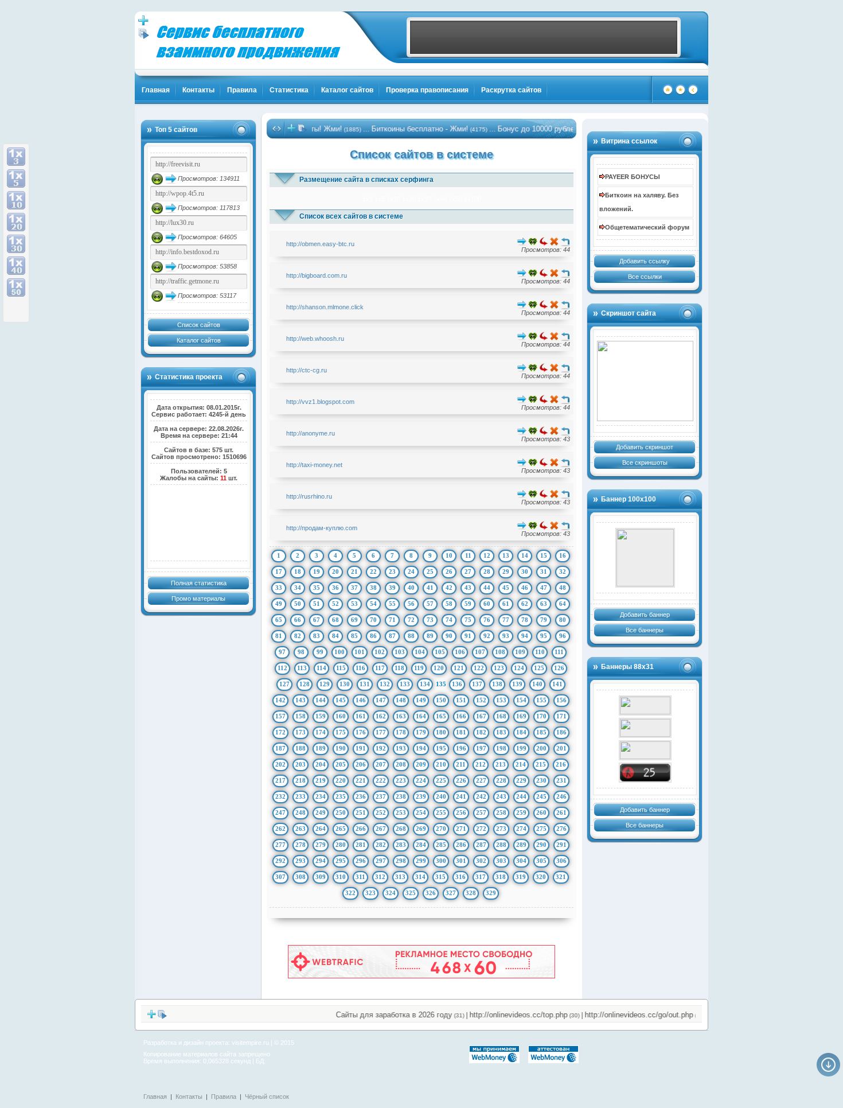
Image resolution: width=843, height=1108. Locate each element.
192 (381, 748)
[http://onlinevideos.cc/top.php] (645, 773)
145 (340, 700)
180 (441, 732)
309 (320, 876)
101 (359, 651)
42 (449, 587)
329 (491, 892)
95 (543, 635)
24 (411, 571)
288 (501, 844)
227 (481, 780)
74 (449, 619)
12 (486, 555)
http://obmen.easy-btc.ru (320, 243)
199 (521, 748)
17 (278, 571)
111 (559, 651)
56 (411, 603)
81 (278, 635)
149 (421, 700)
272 (481, 828)
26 (449, 571)
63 (543, 603)
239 (421, 796)
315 (440, 876)
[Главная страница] (667, 93)
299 (421, 860)
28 (486, 571)
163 (401, 716)
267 (381, 828)
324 (390, 892)
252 (381, 812)
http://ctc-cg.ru (306, 370)
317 (480, 876)
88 (411, 635)
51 (316, 603)
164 (421, 716)
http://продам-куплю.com (321, 527)
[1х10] (16, 200)
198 (501, 748)
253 (401, 812)
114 (321, 667)
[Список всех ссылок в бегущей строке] (302, 130)
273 (501, 828)
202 (280, 764)
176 (361, 732)
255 (441, 812)
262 (280, 828)
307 (280, 876)
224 (421, 780)
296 (361, 860)
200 (541, 748)
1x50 (455, 199)
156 (561, 700)
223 (401, 780)
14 (524, 555)
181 (461, 732)
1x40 (440, 199)
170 (541, 716)
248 (300, 812)
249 (320, 812)
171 (561, 716)
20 (335, 571)
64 (562, 603)
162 (381, 716)
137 (477, 684)
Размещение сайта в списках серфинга (366, 180)
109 (520, 651)
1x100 (472, 199)
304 (521, 860)
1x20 (409, 199)
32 (562, 571)
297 (381, 860)
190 (340, 748)
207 (381, 764)
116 (360, 667)
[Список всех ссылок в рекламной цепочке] (143, 36)
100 (339, 651)
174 (320, 732)
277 (280, 844)
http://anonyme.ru (310, 433)
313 (400, 876)
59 (468, 603)
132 (385, 684)
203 (300, 764)
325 (410, 892)
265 (340, 828)
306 (561, 860)
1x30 (424, 199)
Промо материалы (198, 598)
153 (501, 700)
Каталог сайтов (347, 90)
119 (419, 667)
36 (335, 587)
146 (361, 700)
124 (519, 667)
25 (430, 571)
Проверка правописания (427, 90)
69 (354, 619)
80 (562, 619)
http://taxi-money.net (314, 464)
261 (561, 812)
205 (340, 764)
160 (340, 716)
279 (320, 844)
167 (481, 716)
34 (297, 587)
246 (561, 796)
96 (562, 635)
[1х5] (16, 178)
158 (300, 716)
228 (501, 780)
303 (501, 860)
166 (461, 716)
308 (300, 876)
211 (461, 764)
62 (524, 603)
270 (441, 828)
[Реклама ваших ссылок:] (645, 381)
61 (505, 603)
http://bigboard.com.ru (316, 275)
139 (517, 684)
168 (501, 716)
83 (316, 635)
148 (401, 700)
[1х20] (16, 222)
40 (411, 587)
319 (521, 876)
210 (441, 764)
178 (401, 732)
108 (500, 651)
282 (381, 844)
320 (541, 876)
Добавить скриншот (644, 447)
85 (354, 635)
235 (340, 796)
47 (543, 587)
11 (468, 555)
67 (316, 619)
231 (561, 780)
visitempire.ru (250, 1042)
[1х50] (16, 287)
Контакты (198, 90)
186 (561, 732)
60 (486, 603)
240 (441, 796)
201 (561, 748)
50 (297, 603)
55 (392, 603)
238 (401, 796)
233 (300, 796)
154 (521, 700)
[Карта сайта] (693, 93)
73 (430, 619)
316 (460, 876)
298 (401, 860)
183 (501, 732)
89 (430, 635)
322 (350, 892)
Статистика (289, 90)
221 (361, 780)
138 (497, 684)
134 (425, 684)
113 (302, 667)
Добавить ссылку (644, 261)
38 (373, 587)
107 (480, 651)
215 (541, 764)
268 (401, 828)
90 (449, 635)
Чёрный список (267, 1096)
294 (320, 860)
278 (300, 844)
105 (440, 651)
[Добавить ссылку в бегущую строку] (291, 130)
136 (457, 684)
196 (461, 748)
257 (481, 812)
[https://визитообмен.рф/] (645, 558)
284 (421, 844)
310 (340, 876)
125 (539, 667)
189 (320, 748)
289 (521, 844)
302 (481, 860)
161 (361, 716)
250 (340, 812)
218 (300, 780)
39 (392, 587)
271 (461, 828)
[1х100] (16, 309)
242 (481, 796)
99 (320, 651)
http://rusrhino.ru (309, 496)
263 (300, 828)
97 (282, 651)
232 (280, 796)
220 (340, 780)
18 (297, 571)
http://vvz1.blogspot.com (320, 401)
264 (320, 828)
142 (280, 700)
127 (284, 684)
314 (420, 876)
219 (320, 780)
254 (421, 812)
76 (486, 619)
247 (280, 812)
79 (543, 619)
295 (340, 860)
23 (392, 571)
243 (501, 796)
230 (541, 780)
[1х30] (16, 244)
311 (360, 876)
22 (373, 571)
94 (524, 635)
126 (559, 667)
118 (399, 667)
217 (280, 780)
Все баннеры (645, 630)
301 (461, 860)
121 (459, 667)
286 (461, 844)
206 (361, 764)
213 (500, 764)
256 (461, 812)
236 (361, 796)
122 (479, 667)
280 (340, 844)
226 (461, 780)
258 (501, 812)
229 (521, 780)
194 (421, 748)
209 (421, 764)
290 (541, 844)
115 (341, 667)
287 (481, 844)
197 (481, 748)
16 (562, 555)
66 (297, 619)
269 (421, 828)
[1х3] (16, 156)
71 (392, 619)
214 (521, 764)
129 (324, 684)
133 (405, 684)
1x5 (379, 199)
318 (500, 876)
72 (411, 619)
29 (505, 571)
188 (300, 748)
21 (354, 571)
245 (541, 796)
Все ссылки (645, 276)
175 (340, 732)
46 (524, 587)
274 (521, 828)
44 (486, 587)
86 (373, 635)
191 (361, 748)
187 (280, 748)
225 (441, 780)
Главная (156, 90)
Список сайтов (198, 324)
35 (316, 587)
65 (278, 619)
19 (316, 571)
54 (373, 603)
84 (335, 635)
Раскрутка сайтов (511, 90)
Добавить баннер (645, 614)
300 (441, 860)
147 (381, 700)
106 (460, 651)
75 (468, 619)
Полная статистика (199, 583)
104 (420, 651)
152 (481, 700)
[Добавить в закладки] (680, 93)
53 (354, 603)
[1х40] (16, 265)
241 (461, 796)
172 (280, 732)
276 (561, 828)
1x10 (393, 199)
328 (471, 892)
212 (480, 764)
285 (441, 844)
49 (278, 603)
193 (401, 748)
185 (541, 732)
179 (421, 732)
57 (430, 603)
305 (541, 860)
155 (541, 700)
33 (278, 587)
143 (300, 700)
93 (505, 635)
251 (361, 812)
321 (561, 876)
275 (541, 828)
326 (431, 892)
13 (505, 555)
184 (521, 732)
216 (561, 764)
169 (521, 716)
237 (381, 796)
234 (320, 796)
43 (468, 587)
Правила (242, 90)
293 (300, 860)
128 (304, 684)
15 (543, 555)
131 (365, 684)
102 (379, 651)
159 (320, 716)
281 (361, 844)
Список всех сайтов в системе (351, 216)
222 (381, 780)
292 (280, 860)
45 (505, 587)
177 (381, 732)
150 (441, 700)
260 (541, 812)
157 (280, 716)
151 (461, 700)
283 (401, 844)
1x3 (367, 199)
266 (361, 828)
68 (335, 619)
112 (282, 667)
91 (468, 635)
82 (297, 635)
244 (521, 796)
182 (481, 732)
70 (373, 619)
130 (344, 684)
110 (540, 651)
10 (449, 555)
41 (430, 587)
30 (524, 571)
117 (380, 667)
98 (301, 651)
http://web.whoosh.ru (315, 338)
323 (370, 892)
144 (320, 700)
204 (320, 764)
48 (562, 587)
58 (449, 603)
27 (468, 571)
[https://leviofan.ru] (645, 750)
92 (486, 635)
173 (300, 732)
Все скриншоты (645, 462)
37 (354, 587)
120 (439, 667)
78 (524, 619)
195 (441, 748)
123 (499, 667)
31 (543, 571)
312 (380, 876)
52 (335, 603)
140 (537, 684)
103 (400, 651)
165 (441, 716)
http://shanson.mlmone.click (325, 307)
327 (451, 892)
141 (557, 684)
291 (561, 844)
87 (392, 635)
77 (505, 619)
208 (401, 764)
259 (521, 812)
